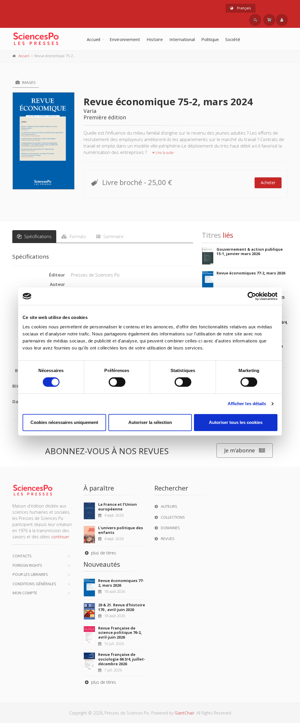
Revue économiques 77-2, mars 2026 (251, 273)
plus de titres (103, 553)
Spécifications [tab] (37, 236)
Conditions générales (34, 583)
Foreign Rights (27, 565)
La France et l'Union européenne (117, 507)
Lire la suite (164, 152)
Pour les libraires (30, 574)
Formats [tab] (77, 236)
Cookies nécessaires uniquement (64, 422)
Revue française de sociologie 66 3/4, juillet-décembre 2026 (121, 659)
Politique (210, 39)
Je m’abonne (239, 450)
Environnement (125, 39)
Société (232, 39)
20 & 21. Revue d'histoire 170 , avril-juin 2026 (121, 607)
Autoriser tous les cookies (235, 422)
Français (243, 8)
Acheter (268, 182)
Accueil (93, 39)
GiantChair (184, 713)
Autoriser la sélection (150, 422)
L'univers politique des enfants (120, 530)
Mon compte (25, 592)
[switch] (117, 382)
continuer (60, 536)
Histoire (154, 39)
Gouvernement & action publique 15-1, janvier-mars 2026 (250, 252)
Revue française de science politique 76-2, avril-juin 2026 (120, 632)
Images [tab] (28, 82)
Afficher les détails (247, 403)
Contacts (22, 556)
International (182, 39)
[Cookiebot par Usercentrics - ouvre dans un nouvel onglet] (251, 296)
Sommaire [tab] (113, 236)
